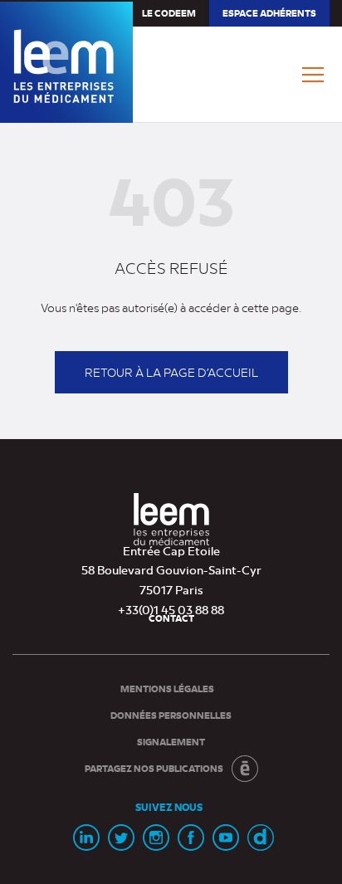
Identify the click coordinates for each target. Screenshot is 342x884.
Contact (171, 618)
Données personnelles (171, 715)
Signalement (171, 741)
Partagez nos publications (154, 768)
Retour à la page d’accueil (171, 371)
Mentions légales (167, 688)
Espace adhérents (269, 17)
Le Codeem (169, 13)
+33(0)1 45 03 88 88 (171, 609)
